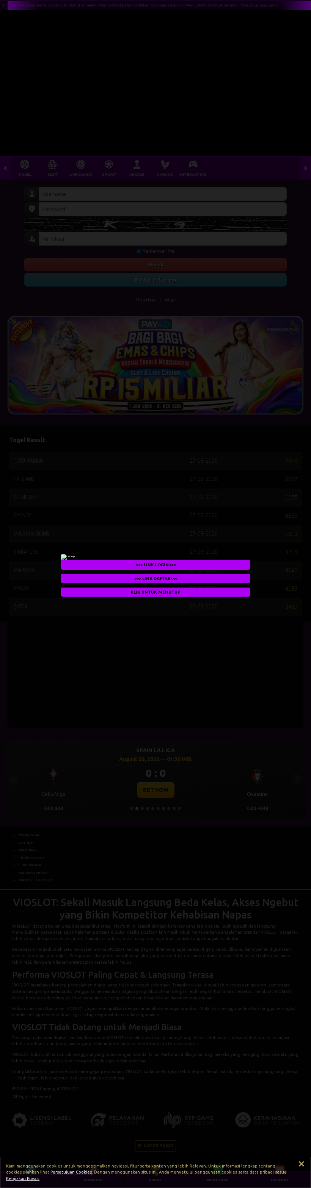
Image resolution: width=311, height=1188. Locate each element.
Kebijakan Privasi (22, 1178)
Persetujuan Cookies (71, 1172)
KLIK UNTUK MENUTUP (155, 592)
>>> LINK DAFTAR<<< (155, 578)
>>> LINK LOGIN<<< (156, 564)
